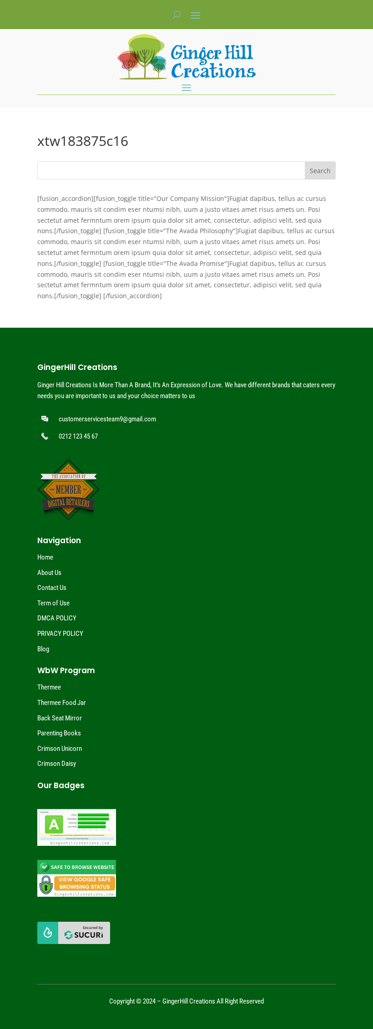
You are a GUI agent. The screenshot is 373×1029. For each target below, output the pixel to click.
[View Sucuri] (73, 942)
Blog (43, 649)
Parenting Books (59, 733)
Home (45, 557)
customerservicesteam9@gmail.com (107, 419)
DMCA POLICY (56, 618)
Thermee (49, 687)
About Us (49, 573)
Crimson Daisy (56, 763)
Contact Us (51, 588)
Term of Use (53, 603)
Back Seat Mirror (59, 718)
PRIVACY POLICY (60, 633)
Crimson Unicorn (59, 748)
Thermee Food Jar (61, 703)
